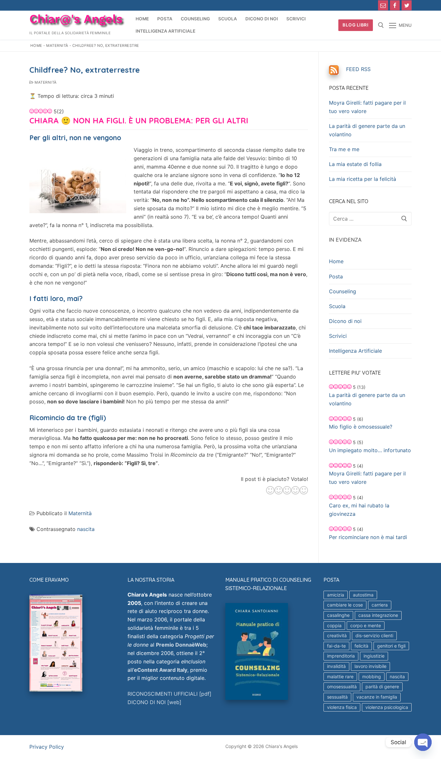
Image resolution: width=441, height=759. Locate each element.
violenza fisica (342, 707)
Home (36, 45)
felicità (361, 646)
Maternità (57, 45)
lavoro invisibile (370, 666)
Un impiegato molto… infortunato (370, 450)
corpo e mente (365, 625)
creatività (337, 635)
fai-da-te (336, 646)
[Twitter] (407, 5)
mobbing (371, 676)
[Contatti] (383, 5)
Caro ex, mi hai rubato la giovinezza (359, 509)
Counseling (342, 291)
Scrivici (338, 336)
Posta (336, 276)
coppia (334, 625)
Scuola (337, 306)
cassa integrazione (378, 615)
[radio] (270, 491)
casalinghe (338, 615)
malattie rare (340, 676)
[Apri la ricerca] (381, 25)
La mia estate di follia (355, 164)
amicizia (335, 595)
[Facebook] (395, 5)
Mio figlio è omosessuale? (360, 426)
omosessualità (342, 686)
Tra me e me (344, 149)
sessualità (337, 697)
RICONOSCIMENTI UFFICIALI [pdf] (169, 694)
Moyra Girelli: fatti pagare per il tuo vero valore (367, 106)
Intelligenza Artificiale (355, 351)
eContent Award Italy (160, 670)
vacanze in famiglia (376, 697)
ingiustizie (374, 656)
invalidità (336, 666)
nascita (86, 529)
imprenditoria (341, 656)
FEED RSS (358, 69)
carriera (380, 605)
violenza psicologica (386, 707)
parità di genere (382, 686)
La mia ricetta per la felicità (362, 179)
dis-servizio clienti (374, 635)
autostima (363, 595)
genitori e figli (391, 646)
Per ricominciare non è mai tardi (368, 537)
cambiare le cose (345, 605)
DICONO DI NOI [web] (154, 702)
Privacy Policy (46, 746)
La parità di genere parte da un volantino (367, 130)
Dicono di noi (345, 321)
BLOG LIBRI (355, 24)
